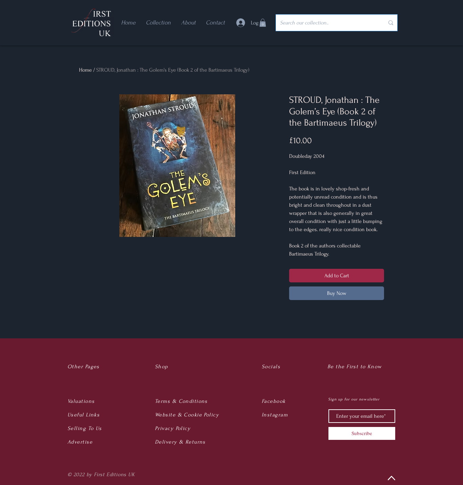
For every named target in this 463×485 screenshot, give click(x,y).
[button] (262, 23)
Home (85, 70)
